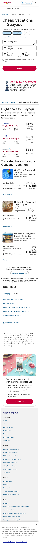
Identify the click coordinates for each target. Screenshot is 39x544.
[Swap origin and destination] (33, 44)
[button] (19, 194)
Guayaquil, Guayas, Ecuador (18, 49)
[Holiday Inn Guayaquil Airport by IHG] (19, 211)
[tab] (5, 14)
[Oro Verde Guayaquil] (19, 179)
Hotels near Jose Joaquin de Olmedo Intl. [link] (17, 307)
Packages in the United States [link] (12, 459)
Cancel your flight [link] (8, 510)
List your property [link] (8, 427)
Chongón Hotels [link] (8, 303)
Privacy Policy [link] (7, 481)
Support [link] (5, 503)
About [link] (5, 420)
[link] (19, 322)
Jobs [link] (4, 424)
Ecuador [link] (9, 8)
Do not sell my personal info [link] (11, 494)
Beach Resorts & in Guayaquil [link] (13, 299)
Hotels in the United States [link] (11, 449)
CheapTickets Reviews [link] (10, 462)
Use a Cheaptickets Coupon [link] (11, 516)
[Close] (36, 524)
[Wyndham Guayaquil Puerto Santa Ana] (19, 243)
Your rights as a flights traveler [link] (12, 520)
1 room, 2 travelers (8, 37)
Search (19, 68)
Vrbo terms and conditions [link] (10, 491)
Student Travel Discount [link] (10, 469)
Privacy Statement (9, 542)
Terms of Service (21, 542)
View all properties (19, 273)
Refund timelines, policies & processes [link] (14, 513)
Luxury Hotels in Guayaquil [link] (12, 315)
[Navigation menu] (35, 2)
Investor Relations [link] (8, 437)
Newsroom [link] (6, 434)
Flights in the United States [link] (11, 456)
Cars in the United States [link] (10, 452)
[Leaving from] (19, 41)
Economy (23, 37)
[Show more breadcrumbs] (3, 8)
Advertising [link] (6, 440)
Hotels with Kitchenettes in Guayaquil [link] (15, 311)
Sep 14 (27, 55)
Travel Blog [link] (6, 472)
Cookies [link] (5, 484)
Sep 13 (9, 55)
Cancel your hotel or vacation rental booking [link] (16, 506)
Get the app (19, 401)
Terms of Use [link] (7, 488)
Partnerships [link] (7, 430)
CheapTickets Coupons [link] (10, 466)
